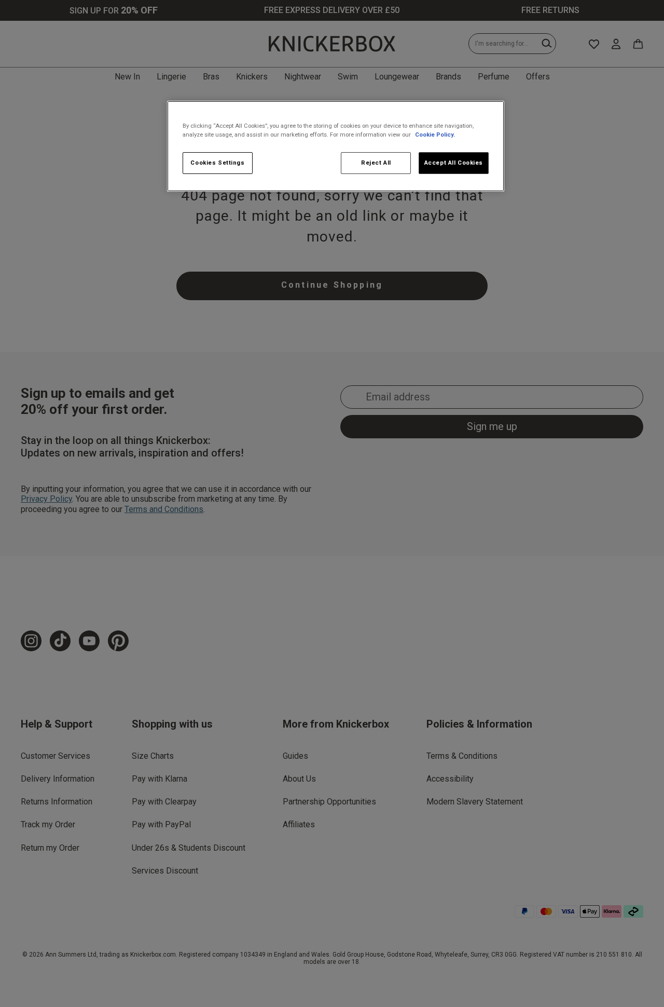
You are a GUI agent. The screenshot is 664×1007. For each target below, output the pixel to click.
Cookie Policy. (435, 134)
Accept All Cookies (453, 162)
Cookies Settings (217, 162)
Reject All (376, 162)
